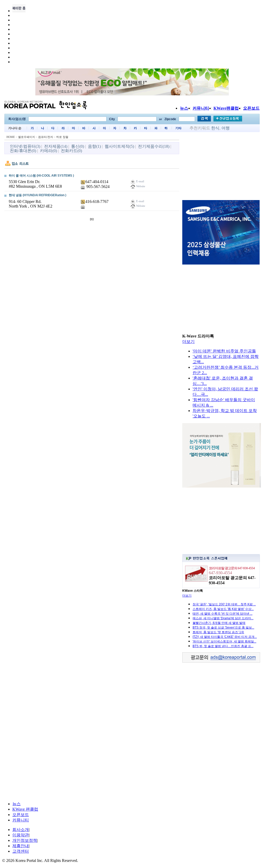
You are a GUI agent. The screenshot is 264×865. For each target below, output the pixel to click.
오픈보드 (251, 108)
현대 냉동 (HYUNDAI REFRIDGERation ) (37, 195)
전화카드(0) (71, 151)
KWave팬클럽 (226, 108)
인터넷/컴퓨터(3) (25, 146)
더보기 (188, 341)
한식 (215, 128)
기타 (178, 128)
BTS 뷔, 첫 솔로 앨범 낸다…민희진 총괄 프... (223, 646)
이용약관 (20, 835)
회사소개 (20, 829)
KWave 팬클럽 (25, 809)
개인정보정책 (24, 840)
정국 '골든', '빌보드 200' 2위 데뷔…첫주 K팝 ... (224, 604)
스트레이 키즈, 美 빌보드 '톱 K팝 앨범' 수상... (223, 609)
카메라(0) (48, 151)
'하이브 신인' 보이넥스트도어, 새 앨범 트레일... (224, 641)
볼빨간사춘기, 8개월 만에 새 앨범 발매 (219, 623)
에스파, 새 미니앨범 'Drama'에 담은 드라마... (223, 618)
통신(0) (77, 146)
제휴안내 (20, 846)
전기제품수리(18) (153, 146)
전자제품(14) (55, 146)
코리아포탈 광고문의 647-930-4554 (232, 568)
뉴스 (184, 108)
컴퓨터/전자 (45, 136)
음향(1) (94, 146)
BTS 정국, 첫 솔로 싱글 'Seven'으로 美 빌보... (223, 627)
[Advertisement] (221, 167)
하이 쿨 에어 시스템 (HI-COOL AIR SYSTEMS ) (41, 175)
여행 (225, 128)
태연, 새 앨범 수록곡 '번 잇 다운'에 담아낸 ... (222, 613)
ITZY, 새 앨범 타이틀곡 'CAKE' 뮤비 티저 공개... (225, 637)
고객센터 (20, 851)
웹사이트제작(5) (119, 146)
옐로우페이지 (26, 136)
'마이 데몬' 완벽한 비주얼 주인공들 (224, 351)
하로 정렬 (62, 136)
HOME (10, 136)
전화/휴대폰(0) (23, 151)
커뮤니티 (201, 108)
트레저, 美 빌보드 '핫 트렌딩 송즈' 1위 (218, 632)
